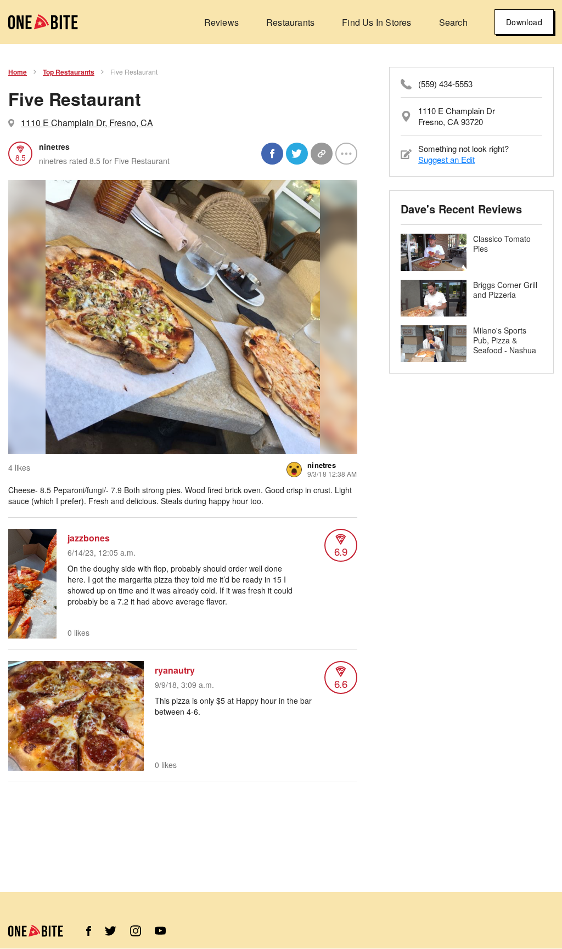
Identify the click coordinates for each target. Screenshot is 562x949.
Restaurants (290, 22)
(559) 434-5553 (445, 83)
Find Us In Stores (376, 22)
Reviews (221, 22)
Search (453, 22)
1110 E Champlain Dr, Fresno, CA (87, 122)
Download (524, 21)
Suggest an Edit (446, 159)
